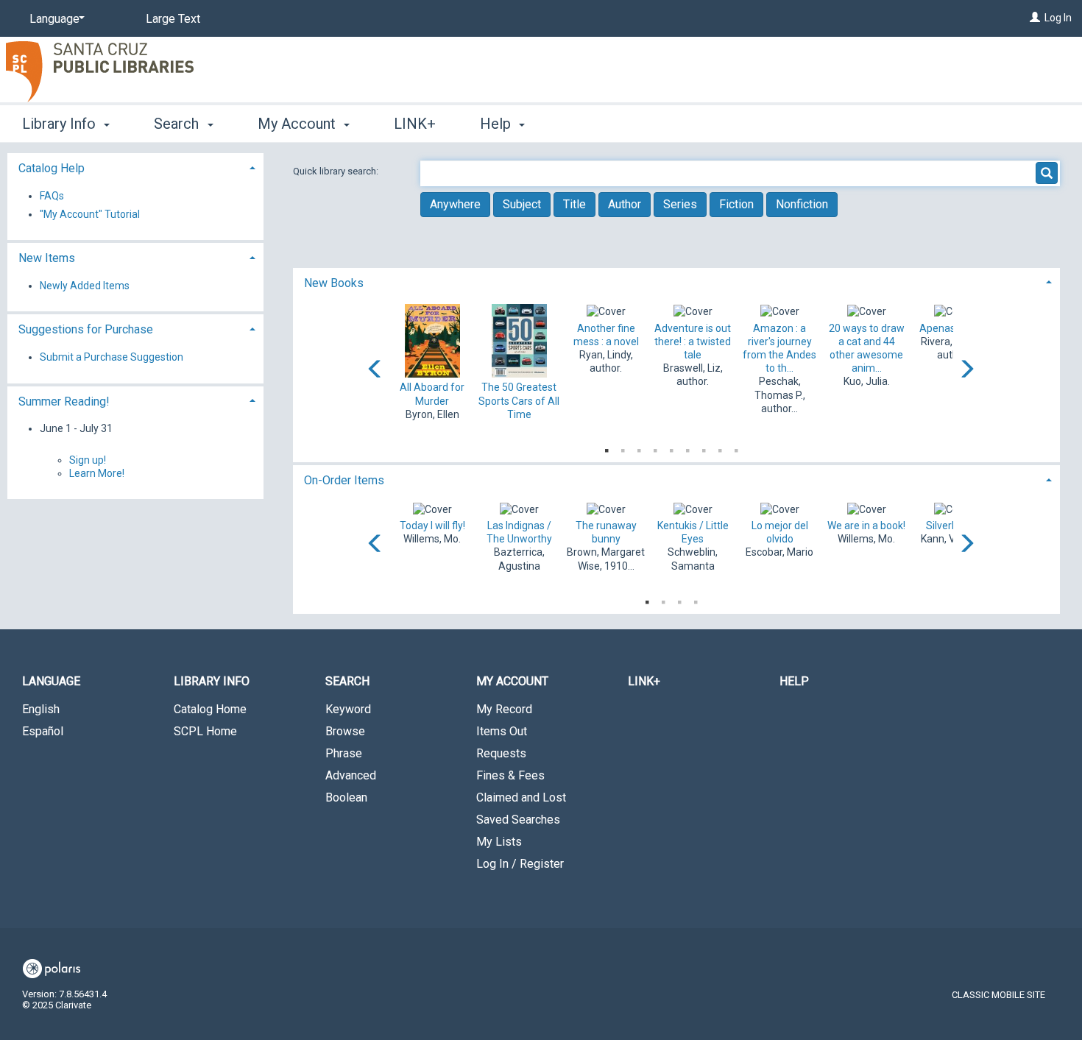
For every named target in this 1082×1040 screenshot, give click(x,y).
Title (574, 204)
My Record (504, 709)
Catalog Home (210, 709)
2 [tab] (622, 447)
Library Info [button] (60, 123)
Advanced (350, 775)
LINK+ (415, 123)
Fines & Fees (510, 775)
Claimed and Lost (521, 797)
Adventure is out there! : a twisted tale (692, 341)
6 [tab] (687, 447)
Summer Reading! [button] (64, 401)
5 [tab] (671, 447)
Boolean (346, 797)
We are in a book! (866, 525)
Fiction (736, 204)
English (41, 709)
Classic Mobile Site (998, 994)
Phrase (343, 753)
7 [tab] (703, 447)
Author (624, 204)
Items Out (501, 731)
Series (680, 204)
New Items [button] (46, 258)
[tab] (677, 281)
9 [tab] (736, 447)
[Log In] (1035, 18)
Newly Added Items (85, 285)
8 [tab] (719, 447)
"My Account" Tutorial (90, 214)
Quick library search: (337, 171)
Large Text (173, 19)
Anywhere (455, 204)
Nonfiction (802, 204)
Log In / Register (520, 864)
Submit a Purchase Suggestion (111, 357)
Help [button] (497, 123)
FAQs (52, 196)
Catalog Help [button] (51, 168)
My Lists (499, 842)
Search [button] (178, 123)
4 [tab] (655, 447)
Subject (522, 204)
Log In (1058, 18)
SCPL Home (205, 731)
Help (794, 681)
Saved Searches (518, 820)
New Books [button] (334, 283)
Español (42, 731)
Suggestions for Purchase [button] (85, 329)
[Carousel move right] (966, 370)
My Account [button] (298, 123)
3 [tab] (638, 447)
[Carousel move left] (375, 370)
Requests (501, 753)
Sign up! (87, 460)
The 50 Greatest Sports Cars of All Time (518, 400)
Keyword (348, 709)
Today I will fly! (432, 525)
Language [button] (51, 681)
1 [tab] (606, 447)
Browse (345, 731)
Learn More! (96, 473)
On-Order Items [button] (344, 480)
